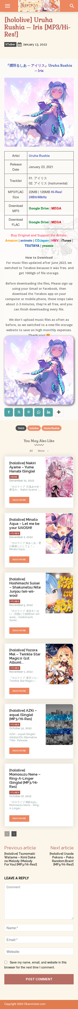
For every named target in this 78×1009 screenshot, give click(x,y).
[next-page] (14, 834)
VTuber (10, 44)
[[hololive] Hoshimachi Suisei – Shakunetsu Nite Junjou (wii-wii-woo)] (59, 593)
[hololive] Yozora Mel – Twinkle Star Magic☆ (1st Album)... (25, 656)
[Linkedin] (48, 412)
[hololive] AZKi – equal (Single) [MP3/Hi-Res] (23, 714)
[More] (58, 412)
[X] (18, 412)
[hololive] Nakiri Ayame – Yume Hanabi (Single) (22, 467)
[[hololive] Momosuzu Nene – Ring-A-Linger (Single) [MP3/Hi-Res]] (59, 784)
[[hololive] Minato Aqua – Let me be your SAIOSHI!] (59, 533)
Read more (19, 500)
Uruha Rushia (51, 428)
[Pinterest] (28, 412)
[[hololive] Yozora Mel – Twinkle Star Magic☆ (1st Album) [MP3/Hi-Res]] (59, 664)
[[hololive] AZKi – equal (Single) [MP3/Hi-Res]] (59, 724)
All (31, 450)
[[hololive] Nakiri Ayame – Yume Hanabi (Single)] (59, 477)
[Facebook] (8, 412)
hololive (34, 428)
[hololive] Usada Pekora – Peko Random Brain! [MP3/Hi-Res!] (62, 859)
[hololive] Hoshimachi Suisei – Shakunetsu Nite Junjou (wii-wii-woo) (25, 587)
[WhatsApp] (38, 412)
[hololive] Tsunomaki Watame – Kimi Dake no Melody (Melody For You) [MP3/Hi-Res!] (20, 859)
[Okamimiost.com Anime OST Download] (39, 6)
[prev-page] (7, 834)
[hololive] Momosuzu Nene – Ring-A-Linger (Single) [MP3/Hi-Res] (25, 778)
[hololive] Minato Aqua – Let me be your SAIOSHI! (24, 524)
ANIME (14, 477)
